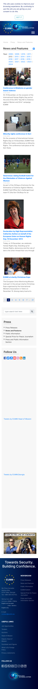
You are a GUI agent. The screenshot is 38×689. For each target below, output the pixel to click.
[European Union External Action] (19, 675)
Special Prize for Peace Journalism (19, 336)
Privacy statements (8, 653)
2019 (28, 59)
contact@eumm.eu (8, 614)
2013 (16, 57)
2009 (17, 54)
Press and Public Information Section (16, 340)
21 (33, 300)
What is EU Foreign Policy (8, 648)
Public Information (12, 334)
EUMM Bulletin (25, 590)
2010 (23, 54)
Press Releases (11, 328)
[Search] (32, 311)
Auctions (4, 632)
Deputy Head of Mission (7, 640)
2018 (22, 59)
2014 (22, 57)
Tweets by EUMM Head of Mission (17, 419)
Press (13, 42)
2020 (11, 62)
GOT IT (19, 17)
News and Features (25, 42)
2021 (17, 62)
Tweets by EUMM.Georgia (14, 474)
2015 (29, 57)
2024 (11, 64)
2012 (10, 57)
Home (5, 42)
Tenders (4, 629)
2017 (16, 59)
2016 (10, 59)
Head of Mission (7, 636)
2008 (11, 54)
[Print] (34, 49)
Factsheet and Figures (9, 644)
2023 (29, 62)
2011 (29, 54)
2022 (23, 62)
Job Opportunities (8, 626)
